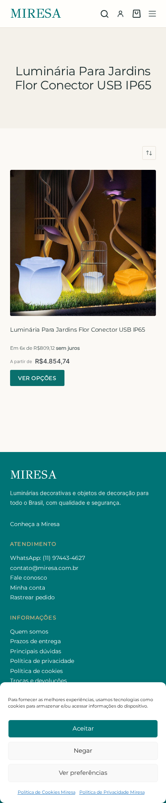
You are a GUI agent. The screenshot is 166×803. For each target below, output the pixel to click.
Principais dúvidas (35, 651)
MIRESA (36, 13)
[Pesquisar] (104, 14)
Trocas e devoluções (38, 680)
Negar (83, 750)
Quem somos (29, 631)
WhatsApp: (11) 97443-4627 (47, 557)
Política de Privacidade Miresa (112, 792)
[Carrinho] (137, 14)
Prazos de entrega (35, 641)
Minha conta (27, 587)
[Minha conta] (120, 14)
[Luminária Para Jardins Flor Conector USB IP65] (83, 243)
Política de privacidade (42, 661)
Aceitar (83, 728)
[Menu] (152, 13)
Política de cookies (36, 671)
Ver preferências (83, 772)
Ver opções (37, 378)
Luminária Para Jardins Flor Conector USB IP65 (77, 329)
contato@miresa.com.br (44, 568)
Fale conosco (28, 577)
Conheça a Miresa (35, 524)
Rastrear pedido (32, 597)
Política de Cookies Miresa (46, 792)
